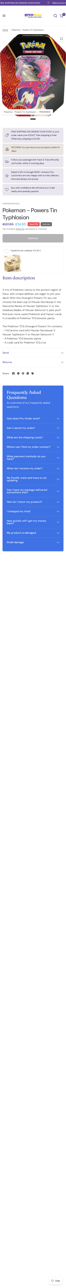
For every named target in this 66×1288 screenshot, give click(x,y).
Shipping (20, 229)
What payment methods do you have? (26, 458)
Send (6, 352)
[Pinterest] (23, 373)
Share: (6, 373)
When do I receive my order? (24, 468)
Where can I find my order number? (28, 447)
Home (5, 30)
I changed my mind (18, 511)
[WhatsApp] (28, 373)
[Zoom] (61, 38)
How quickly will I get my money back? (26, 522)
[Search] (55, 16)
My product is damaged (21, 533)
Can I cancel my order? (21, 428)
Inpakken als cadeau (26, 250)
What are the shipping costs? (25, 437)
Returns (7, 362)
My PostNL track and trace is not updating (27, 479)
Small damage (15, 542)
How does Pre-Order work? (23, 418)
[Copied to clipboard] (32, 373)
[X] (18, 373)
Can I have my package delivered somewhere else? (27, 491)
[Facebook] (14, 373)
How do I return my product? (24, 502)
